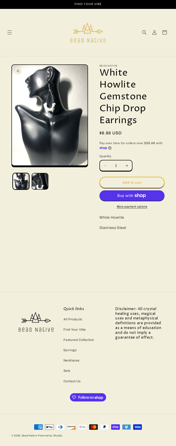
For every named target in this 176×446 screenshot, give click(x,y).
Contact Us (72, 381)
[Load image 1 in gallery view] (21, 181)
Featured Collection (78, 340)
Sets (66, 370)
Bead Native (29, 435)
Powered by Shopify (50, 435)
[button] (10, 32)
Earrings (70, 350)
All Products (72, 319)
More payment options (132, 206)
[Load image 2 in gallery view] (40, 181)
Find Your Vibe (74, 329)
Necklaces (71, 360)
